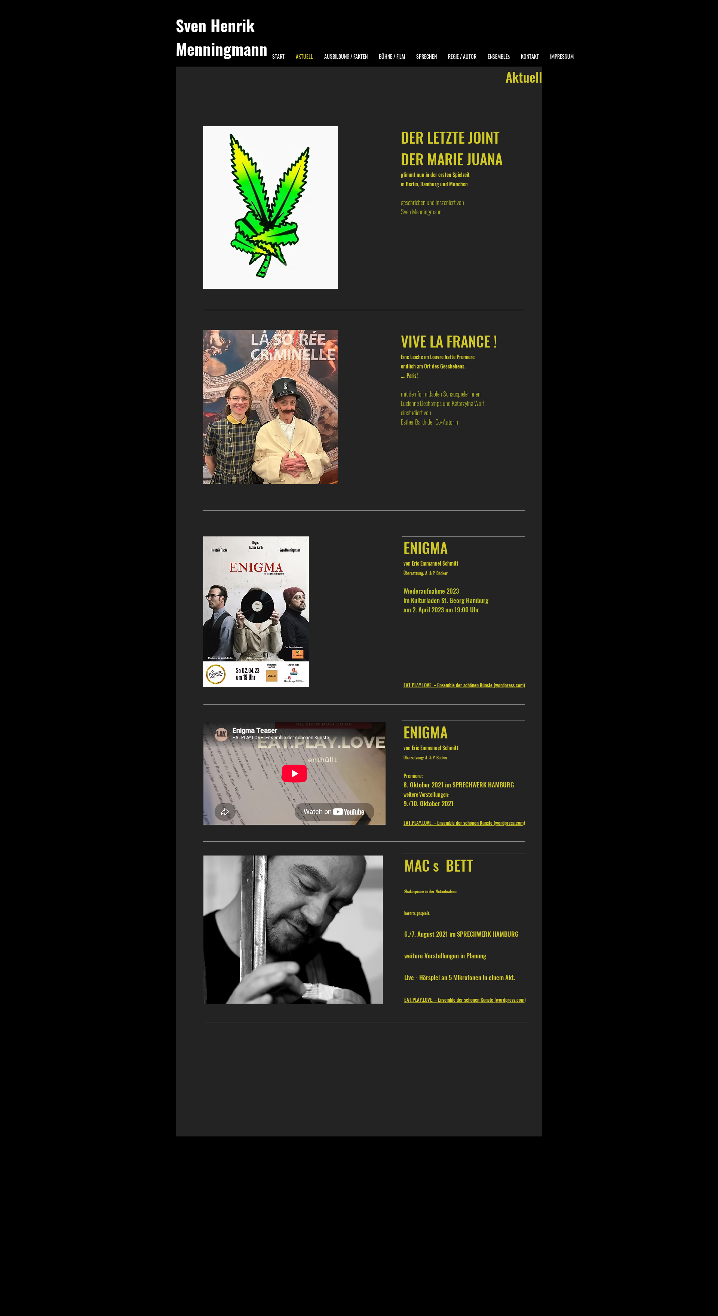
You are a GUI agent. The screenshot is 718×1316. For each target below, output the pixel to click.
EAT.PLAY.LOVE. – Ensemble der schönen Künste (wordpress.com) (464, 685)
